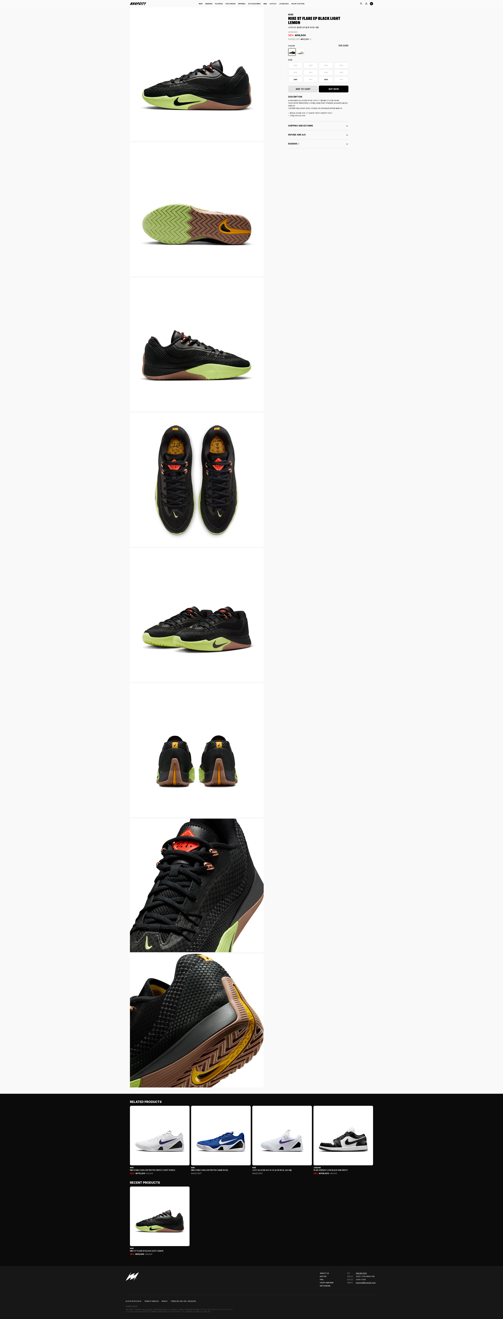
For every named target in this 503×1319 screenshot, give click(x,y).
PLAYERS (219, 4)
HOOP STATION (297, 4)
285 (341, 72)
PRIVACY (165, 1301)
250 (295, 65)
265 (341, 65)
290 (295, 79)
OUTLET (273, 4)
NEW (201, 4)
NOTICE (323, 1276)
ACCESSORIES (254, 4)
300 (326, 79)
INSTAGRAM (325, 1286)
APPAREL (242, 4)
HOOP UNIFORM (326, 1283)
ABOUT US (324, 1273)
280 (326, 72)
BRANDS (209, 4)
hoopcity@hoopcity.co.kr (366, 1283)
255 (310, 65)
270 (295, 72)
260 (326, 65)
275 (310, 72)
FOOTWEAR (230, 4)
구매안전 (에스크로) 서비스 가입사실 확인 (183, 1301)
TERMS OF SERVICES (151, 1301)
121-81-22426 (147, 1309)
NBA (265, 4)
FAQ (321, 1280)
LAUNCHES (284, 4)
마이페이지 (366, 3)
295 (310, 79)
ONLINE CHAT (361, 1273)
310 (341, 79)
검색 (361, 3)
